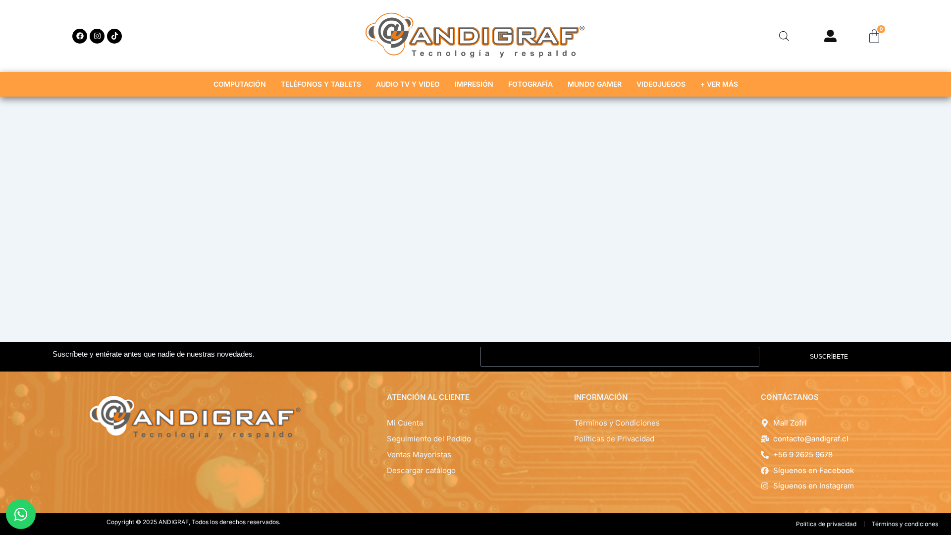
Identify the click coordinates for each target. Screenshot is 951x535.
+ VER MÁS (719, 84)
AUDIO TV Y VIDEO (408, 84)
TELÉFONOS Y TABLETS (321, 84)
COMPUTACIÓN (239, 84)
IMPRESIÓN (474, 84)
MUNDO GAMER (595, 84)
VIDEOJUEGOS (661, 84)
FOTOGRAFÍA (530, 84)
